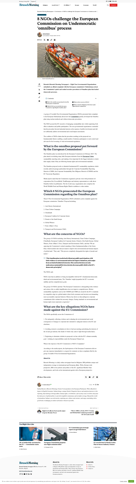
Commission (58, 11)
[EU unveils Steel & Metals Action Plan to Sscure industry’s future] (105, 434)
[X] (108, 1)
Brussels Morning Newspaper (45, 11)
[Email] (47, 39)
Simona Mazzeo (73, 432)
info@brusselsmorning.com (25, 471)
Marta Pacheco (24, 449)
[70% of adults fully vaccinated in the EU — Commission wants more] (30, 434)
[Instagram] (112, 1)
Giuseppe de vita (49, 447)
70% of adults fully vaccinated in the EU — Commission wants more (29, 444)
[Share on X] (44, 39)
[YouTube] (110, 1)
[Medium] (116, 1)
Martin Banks (97, 447)
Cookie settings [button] (123, 481)
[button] (107, 5)
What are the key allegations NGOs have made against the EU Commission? (84, 105)
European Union (88, 156)
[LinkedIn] (114, 1)
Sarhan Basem (46, 33)
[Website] (94, 385)
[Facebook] (106, 1)
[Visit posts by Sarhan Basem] (39, 34)
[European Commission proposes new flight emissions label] (55, 434)
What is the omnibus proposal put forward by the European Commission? (57, 102)
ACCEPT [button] (131, 481)
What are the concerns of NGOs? (81, 102)
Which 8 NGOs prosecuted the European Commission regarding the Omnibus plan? (56, 106)
